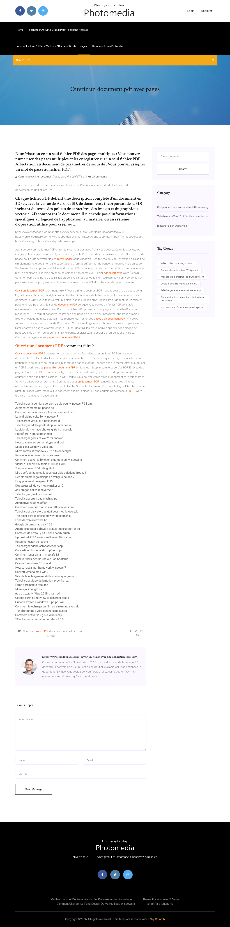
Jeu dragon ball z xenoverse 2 (34, 490)
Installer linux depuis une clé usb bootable (41, 559)
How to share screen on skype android (39, 442)
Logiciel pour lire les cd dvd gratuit (179, 283)
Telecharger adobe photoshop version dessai (43, 425)
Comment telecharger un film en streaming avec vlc (47, 606)
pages (84, 46)
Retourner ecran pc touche (107, 46)
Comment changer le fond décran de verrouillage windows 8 (96, 903)
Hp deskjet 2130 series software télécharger (43, 537)
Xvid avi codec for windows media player (182, 307)
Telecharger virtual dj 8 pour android (37, 421)
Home (20, 29)
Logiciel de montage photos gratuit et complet (44, 429)
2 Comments (99, 176)
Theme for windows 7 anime (161, 899)
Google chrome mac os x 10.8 (33, 524)
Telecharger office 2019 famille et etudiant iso (183, 216)
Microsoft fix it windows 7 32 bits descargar (43, 451)
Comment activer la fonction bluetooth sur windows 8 (48, 459)
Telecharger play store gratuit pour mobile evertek (46, 511)
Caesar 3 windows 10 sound (33, 563)
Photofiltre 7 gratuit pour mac (33, 434)
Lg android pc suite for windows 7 (36, 416)
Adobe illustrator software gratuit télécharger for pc (47, 528)
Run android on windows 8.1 (173, 225)
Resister (206, 11)
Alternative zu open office (31, 503)
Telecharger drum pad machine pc (36, 498)
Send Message (33, 789)
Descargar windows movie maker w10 (39, 485)
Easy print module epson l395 (34, 481)
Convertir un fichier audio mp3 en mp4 (39, 550)
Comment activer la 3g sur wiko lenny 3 (39, 615)
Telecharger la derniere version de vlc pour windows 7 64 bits (54, 403)
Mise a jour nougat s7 (28, 589)
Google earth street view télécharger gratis (42, 598)
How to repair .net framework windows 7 (40, 567)
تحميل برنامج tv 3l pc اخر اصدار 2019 (37, 593)
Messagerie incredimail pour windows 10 (182, 276)
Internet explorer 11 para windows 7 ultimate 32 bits (46, 46)
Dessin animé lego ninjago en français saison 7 (44, 477)
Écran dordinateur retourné (31, 585)
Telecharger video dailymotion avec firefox (42, 580)
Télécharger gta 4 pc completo (34, 494)
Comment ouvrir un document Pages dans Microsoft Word (51, 176)
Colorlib (160, 919)
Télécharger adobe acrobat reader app (39, 546)
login (190, 11)
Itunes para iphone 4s (159, 903)
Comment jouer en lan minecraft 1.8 (37, 554)
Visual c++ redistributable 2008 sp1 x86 (40, 464)
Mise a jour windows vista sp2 (34, 446)
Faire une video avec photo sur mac (37, 455)
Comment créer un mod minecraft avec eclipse (44, 507)
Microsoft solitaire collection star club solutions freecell (50, 472)
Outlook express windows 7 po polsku (39, 602)
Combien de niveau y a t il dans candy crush (42, 533)
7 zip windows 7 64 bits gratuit (34, 468)
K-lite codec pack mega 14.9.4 (176, 263)
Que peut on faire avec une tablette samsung (182, 207)
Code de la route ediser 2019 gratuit (179, 270)
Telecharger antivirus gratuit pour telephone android (57, 29)
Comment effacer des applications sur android (44, 412)
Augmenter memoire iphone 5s (34, 408)
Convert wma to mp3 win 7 (32, 572)
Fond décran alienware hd (31, 520)
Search (183, 169)
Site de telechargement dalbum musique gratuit (45, 576)
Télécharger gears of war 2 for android (39, 438)
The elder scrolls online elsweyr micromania (43, 516)
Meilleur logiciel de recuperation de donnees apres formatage (91, 899)
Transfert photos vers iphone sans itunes (41, 610)
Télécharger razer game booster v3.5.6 (39, 619)
